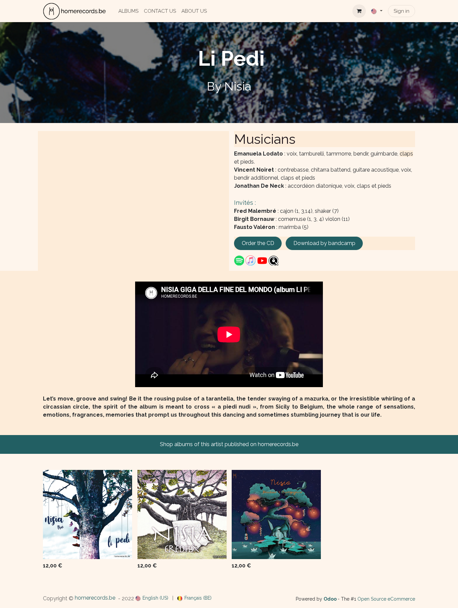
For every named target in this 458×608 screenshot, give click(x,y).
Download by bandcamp (324, 243)
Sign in (401, 11)
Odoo (331, 599)
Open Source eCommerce (386, 599)
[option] (229, 521)
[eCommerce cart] (359, 11)
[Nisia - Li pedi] (87, 514)
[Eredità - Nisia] (182, 514)
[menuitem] (128, 11)
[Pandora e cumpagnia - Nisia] (276, 514)
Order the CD (258, 243)
